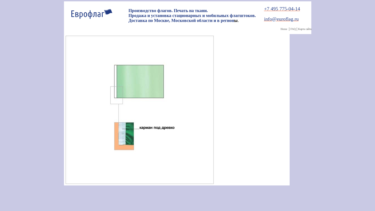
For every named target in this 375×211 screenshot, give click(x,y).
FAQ (293, 28)
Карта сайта (304, 28)
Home (284, 28)
